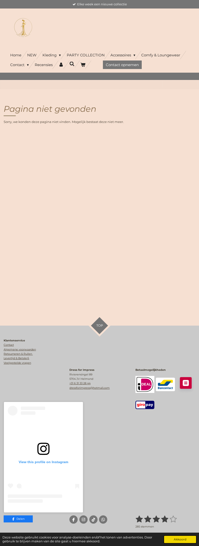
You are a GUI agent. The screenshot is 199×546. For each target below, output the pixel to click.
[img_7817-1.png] (165, 384)
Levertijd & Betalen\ (16, 358)
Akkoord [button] (180, 539)
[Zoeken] (71, 64)
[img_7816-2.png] (185, 384)
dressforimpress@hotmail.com (89, 388)
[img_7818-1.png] (145, 384)
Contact (9, 345)
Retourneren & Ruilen (18, 353)
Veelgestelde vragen (17, 362)
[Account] (61, 65)
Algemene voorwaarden (20, 349)
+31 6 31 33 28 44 (80, 383)
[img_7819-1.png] (145, 405)
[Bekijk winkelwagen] (82, 65)
